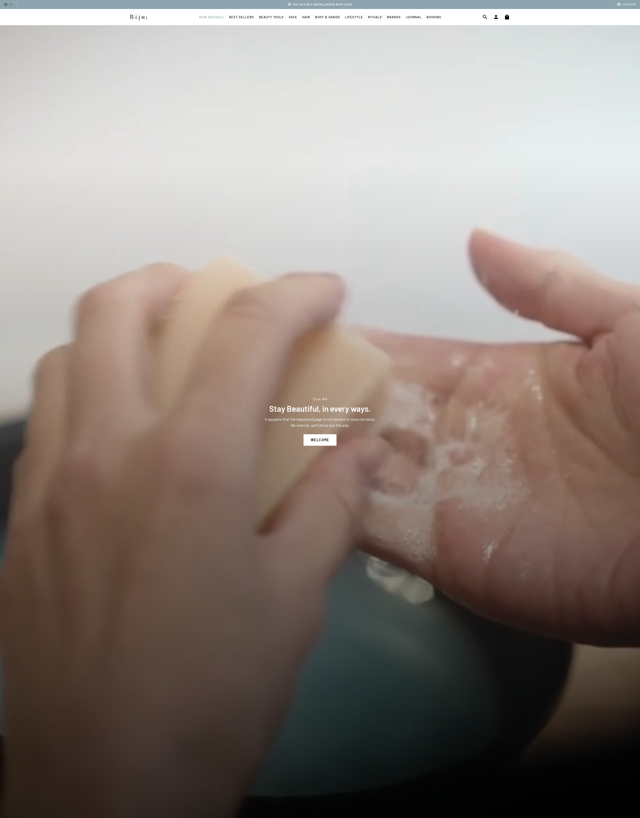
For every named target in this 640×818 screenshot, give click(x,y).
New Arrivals (211, 17)
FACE (293, 17)
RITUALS (375, 17)
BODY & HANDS (327, 17)
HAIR (306, 17)
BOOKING (433, 17)
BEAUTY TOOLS (271, 17)
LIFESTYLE (354, 17)
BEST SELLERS (241, 17)
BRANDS (394, 17)
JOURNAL (414, 17)
